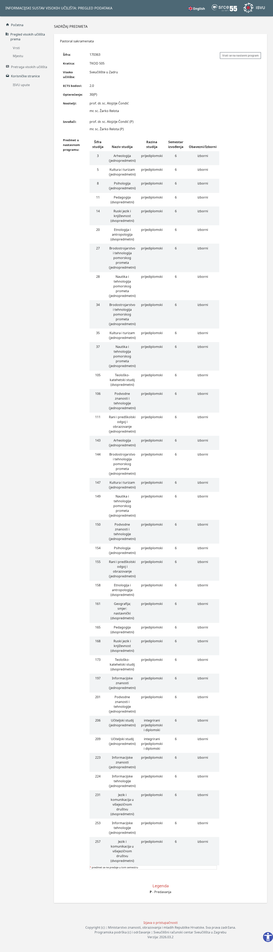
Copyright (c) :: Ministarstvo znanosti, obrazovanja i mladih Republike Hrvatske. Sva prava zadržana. (160, 927)
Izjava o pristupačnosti (160, 922)
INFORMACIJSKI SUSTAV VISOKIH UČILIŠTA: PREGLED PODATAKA (58, 8)
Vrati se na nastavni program (240, 55)
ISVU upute (21, 85)
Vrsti (16, 48)
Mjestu (18, 56)
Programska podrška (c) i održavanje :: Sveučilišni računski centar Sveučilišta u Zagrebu (160, 932)
